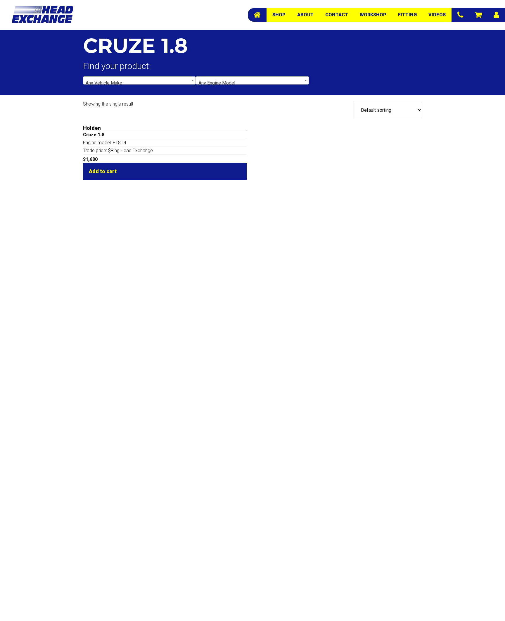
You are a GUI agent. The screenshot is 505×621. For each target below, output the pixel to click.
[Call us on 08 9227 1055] (460, 15)
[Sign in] (496, 15)
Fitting (407, 15)
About (305, 15)
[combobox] (139, 80)
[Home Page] (257, 15)
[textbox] (139, 83)
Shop (279, 15)
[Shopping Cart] (478, 15)
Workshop (373, 15)
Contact (336, 15)
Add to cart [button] (103, 171)
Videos (437, 15)
